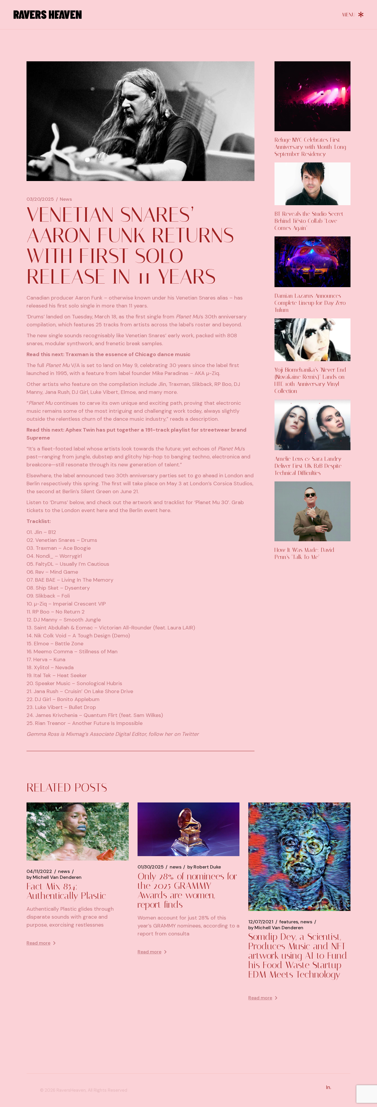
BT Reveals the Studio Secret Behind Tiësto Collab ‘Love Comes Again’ (309, 220)
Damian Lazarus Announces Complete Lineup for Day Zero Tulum (310, 302)
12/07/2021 (260, 922)
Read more (38, 943)
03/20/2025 (40, 199)
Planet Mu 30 (212, 502)
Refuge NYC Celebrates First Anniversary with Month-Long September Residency (310, 146)
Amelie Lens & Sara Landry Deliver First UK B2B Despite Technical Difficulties (308, 465)
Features (288, 922)
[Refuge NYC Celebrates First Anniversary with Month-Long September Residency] (312, 96)
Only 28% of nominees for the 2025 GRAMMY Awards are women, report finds (187, 890)
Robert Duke (204, 867)
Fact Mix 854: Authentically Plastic (66, 891)
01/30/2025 (151, 867)
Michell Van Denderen (54, 877)
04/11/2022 (39, 871)
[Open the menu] (352, 14)
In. (328, 1087)
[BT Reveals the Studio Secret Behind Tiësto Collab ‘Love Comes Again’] (312, 183)
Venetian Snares (196, 297)
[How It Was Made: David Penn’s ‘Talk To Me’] (312, 511)
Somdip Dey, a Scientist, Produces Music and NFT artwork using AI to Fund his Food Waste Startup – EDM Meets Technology (299, 955)
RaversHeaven (71, 1090)
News (66, 199)
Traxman (179, 384)
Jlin (162, 384)
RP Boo (223, 384)
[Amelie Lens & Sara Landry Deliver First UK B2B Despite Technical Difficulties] (312, 424)
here (102, 510)
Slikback (202, 384)
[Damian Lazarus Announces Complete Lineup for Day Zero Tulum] (312, 261)
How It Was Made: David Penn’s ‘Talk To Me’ (304, 553)
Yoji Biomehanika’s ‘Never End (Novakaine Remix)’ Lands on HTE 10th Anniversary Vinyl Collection (310, 380)
